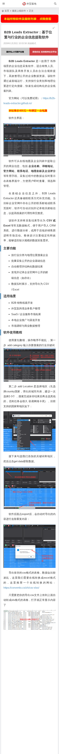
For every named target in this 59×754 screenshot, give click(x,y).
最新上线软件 (19, 10)
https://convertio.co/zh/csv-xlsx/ (21, 587)
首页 (7, 10)
